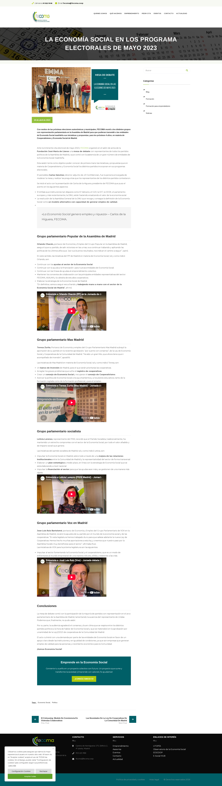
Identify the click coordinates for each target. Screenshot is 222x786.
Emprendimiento (131, 13)
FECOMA (84, 148)
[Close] (53, 748)
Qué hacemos (116, 13)
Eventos (157, 13)
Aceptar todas (30, 776)
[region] (30, 763)
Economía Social (44, 702)
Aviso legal (154, 779)
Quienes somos (100, 13)
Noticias (149, 113)
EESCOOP (158, 752)
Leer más (12, 766)
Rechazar (43, 771)
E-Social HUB (159, 756)
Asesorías (117, 749)
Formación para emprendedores (158, 106)
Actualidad (181, 13)
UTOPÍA (157, 746)
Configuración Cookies (21, 771)
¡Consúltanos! (83, 679)
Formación (150, 99)
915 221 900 (81, 753)
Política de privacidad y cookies (130, 779)
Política (54, 702)
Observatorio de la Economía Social (169, 749)
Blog (147, 92)
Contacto (168, 13)
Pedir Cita (146, 13)
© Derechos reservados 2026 (177, 779)
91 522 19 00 (47, 3)
